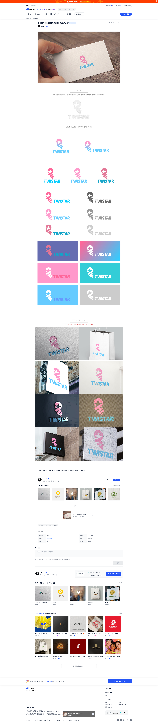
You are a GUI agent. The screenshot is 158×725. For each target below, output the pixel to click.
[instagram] (124, 720)
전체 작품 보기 (116, 485)
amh (54, 635)
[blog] (118, 720)
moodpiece (37, 635)
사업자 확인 (51, 720)
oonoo (71, 658)
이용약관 (58, 720)
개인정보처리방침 (42, 720)
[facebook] (121, 720)
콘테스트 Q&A (108, 692)
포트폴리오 (28, 18)
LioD (89, 658)
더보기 (120, 583)
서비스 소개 (108, 688)
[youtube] (131, 720)
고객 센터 (107, 699)
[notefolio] (33, 5)
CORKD (72, 635)
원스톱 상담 (80, 14)
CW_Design (90, 635)
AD (156, 0)
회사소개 (28, 720)
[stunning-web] (30, 708)
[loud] (27, 5)
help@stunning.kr (122, 704)
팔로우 (47, 26)
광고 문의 (64, 720)
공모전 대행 (76, 720)
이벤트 (108, 696)
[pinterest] (127, 720)
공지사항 (34, 720)
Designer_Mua (38, 658)
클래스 (70, 720)
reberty (45, 479)
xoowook (55, 658)
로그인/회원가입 (127, 5)
